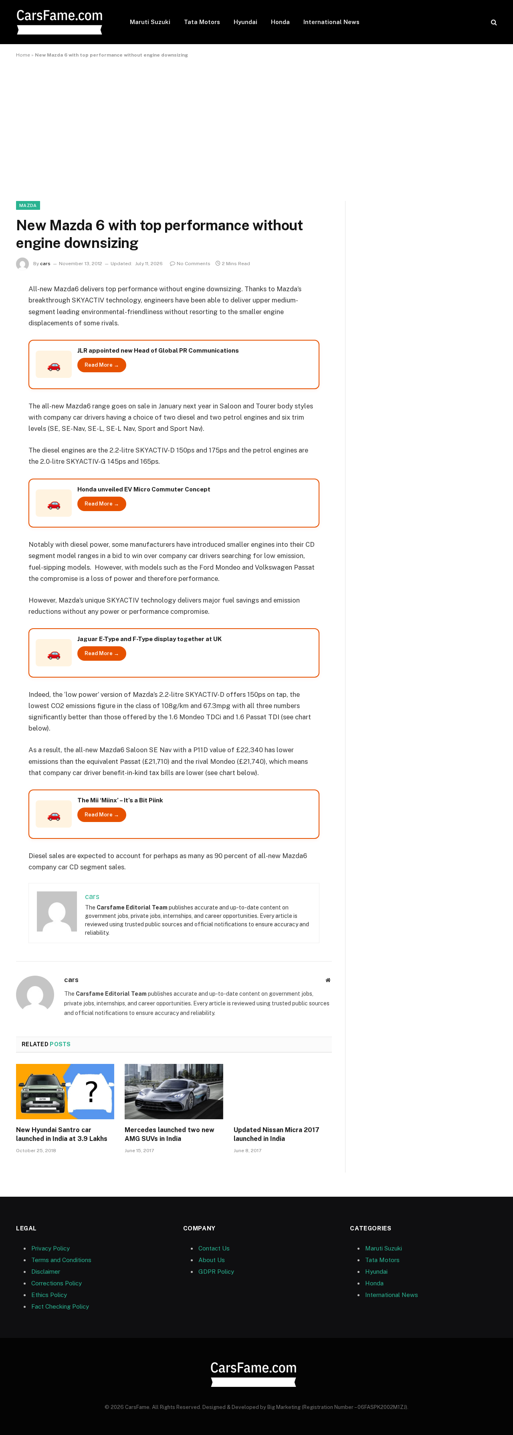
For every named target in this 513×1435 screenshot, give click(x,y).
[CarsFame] (62, 22)
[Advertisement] (256, 128)
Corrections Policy (56, 1283)
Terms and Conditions (61, 1259)
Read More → (102, 365)
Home (23, 55)
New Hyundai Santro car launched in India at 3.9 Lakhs (61, 1134)
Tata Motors (202, 21)
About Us (211, 1259)
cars (45, 263)
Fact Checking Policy (60, 1306)
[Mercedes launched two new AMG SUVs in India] (174, 1091)
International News (331, 21)
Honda (280, 21)
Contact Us (214, 1248)
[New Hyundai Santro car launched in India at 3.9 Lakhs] (65, 1091)
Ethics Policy (49, 1294)
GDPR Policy (216, 1271)
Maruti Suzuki (150, 21)
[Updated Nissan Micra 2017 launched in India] (283, 1091)
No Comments (193, 263)
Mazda (28, 205)
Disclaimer (45, 1271)
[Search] (493, 22)
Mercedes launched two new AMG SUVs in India (169, 1134)
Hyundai (245, 21)
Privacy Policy (50, 1248)
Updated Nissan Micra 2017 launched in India (276, 1134)
